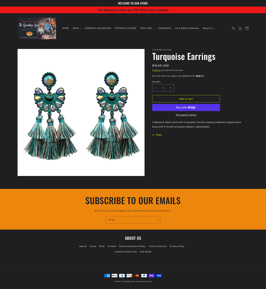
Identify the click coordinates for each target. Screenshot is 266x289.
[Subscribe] (157, 219)
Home (93, 246)
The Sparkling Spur (128, 281)
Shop (102, 246)
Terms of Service (158, 246)
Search (83, 246)
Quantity (156, 82)
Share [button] (159, 134)
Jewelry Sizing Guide (126, 251)
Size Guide (145, 251)
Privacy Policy (177, 246)
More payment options (186, 115)
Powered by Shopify (144, 281)
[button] (77, 28)
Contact (112, 246)
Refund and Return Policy (132, 246)
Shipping (156, 70)
